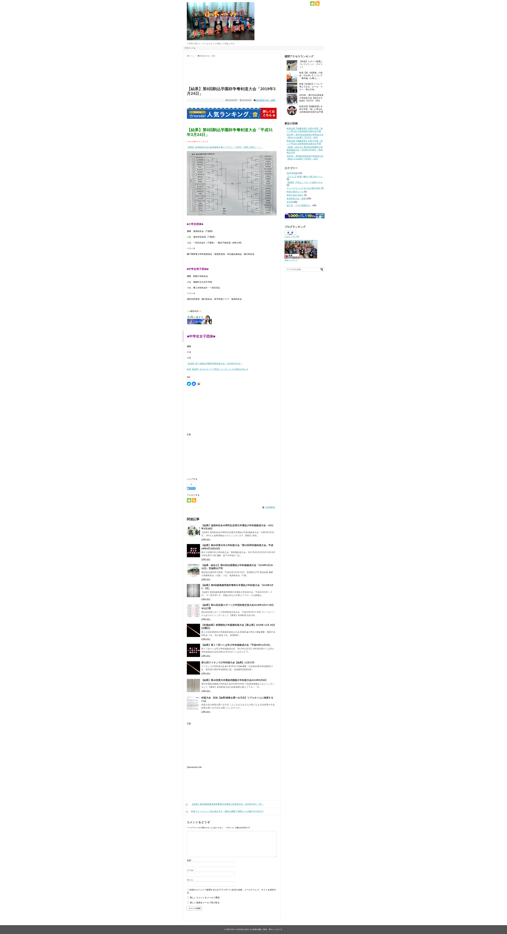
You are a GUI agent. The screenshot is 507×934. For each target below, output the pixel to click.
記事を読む (206, 539)
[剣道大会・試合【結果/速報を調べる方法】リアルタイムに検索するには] (193, 703)
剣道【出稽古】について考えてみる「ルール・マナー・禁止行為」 (311, 87)
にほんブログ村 (292, 236)
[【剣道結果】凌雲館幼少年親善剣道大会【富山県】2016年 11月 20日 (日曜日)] (193, 630)
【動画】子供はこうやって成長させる (305, 182)
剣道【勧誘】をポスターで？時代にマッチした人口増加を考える (217, 369)
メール (190, 870)
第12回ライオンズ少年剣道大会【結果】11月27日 (227, 662)
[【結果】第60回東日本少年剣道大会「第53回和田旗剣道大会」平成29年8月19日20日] (193, 550)
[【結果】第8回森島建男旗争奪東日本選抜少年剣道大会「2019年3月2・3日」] (193, 590)
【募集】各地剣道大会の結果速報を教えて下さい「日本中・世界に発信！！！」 (225, 147)
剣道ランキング (291, 260)
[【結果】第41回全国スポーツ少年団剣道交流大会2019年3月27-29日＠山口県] (193, 610)
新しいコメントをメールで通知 (205, 897)
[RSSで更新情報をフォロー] (317, 3)
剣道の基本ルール (295, 192)
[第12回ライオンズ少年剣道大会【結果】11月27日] (193, 668)
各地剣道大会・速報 (265, 100)
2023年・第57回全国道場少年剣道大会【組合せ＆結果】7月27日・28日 (311, 98)
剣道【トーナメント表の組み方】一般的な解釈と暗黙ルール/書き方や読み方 (227, 811)
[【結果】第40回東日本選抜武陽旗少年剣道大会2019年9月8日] (193, 685)
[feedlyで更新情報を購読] (312, 3)
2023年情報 (292, 173)
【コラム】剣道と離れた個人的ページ (305, 176)
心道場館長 (270, 507)
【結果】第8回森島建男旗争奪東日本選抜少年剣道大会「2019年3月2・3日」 (227, 804)
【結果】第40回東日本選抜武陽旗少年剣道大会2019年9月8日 (234, 680)
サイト (190, 880)
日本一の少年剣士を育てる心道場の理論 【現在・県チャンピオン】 (257, 929)
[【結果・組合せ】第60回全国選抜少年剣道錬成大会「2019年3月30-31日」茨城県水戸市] (193, 570)
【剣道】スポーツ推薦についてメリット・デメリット (311, 64)
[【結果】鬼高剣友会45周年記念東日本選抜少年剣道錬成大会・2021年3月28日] (193, 530)
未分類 (290, 202)
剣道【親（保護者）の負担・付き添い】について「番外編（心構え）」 (311, 75)
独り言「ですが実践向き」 (299, 205)
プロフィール (189, 48)
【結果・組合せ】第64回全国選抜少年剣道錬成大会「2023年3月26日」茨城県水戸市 (305, 150)
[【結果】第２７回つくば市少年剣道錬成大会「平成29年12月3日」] (193, 650)
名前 (189, 860)
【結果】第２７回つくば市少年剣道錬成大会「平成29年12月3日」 (236, 645)
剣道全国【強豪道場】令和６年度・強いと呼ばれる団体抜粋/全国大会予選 (311, 109)
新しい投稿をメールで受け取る (205, 902)
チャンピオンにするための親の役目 (303, 188)
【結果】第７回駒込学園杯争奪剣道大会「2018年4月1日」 (215, 363)
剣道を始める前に (295, 195)
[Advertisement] (232, 71)
